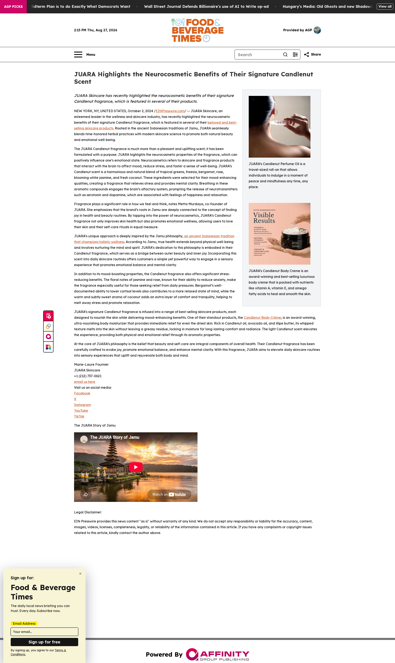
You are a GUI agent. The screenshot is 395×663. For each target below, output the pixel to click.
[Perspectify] (48, 326)
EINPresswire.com (170, 111)
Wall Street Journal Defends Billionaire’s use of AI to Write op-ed (206, 6)
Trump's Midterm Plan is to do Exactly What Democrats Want (71, 6)
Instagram (82, 405)
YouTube (81, 410)
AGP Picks (13, 7)
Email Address (24, 623)
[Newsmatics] (48, 347)
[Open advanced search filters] (295, 54)
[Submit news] (48, 316)
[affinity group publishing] (48, 337)
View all (385, 6)
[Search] (285, 54)
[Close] (80, 574)
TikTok (79, 416)
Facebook (82, 393)
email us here (84, 382)
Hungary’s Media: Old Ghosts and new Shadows (328, 6)
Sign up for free (44, 641)
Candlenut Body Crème (262, 317)
